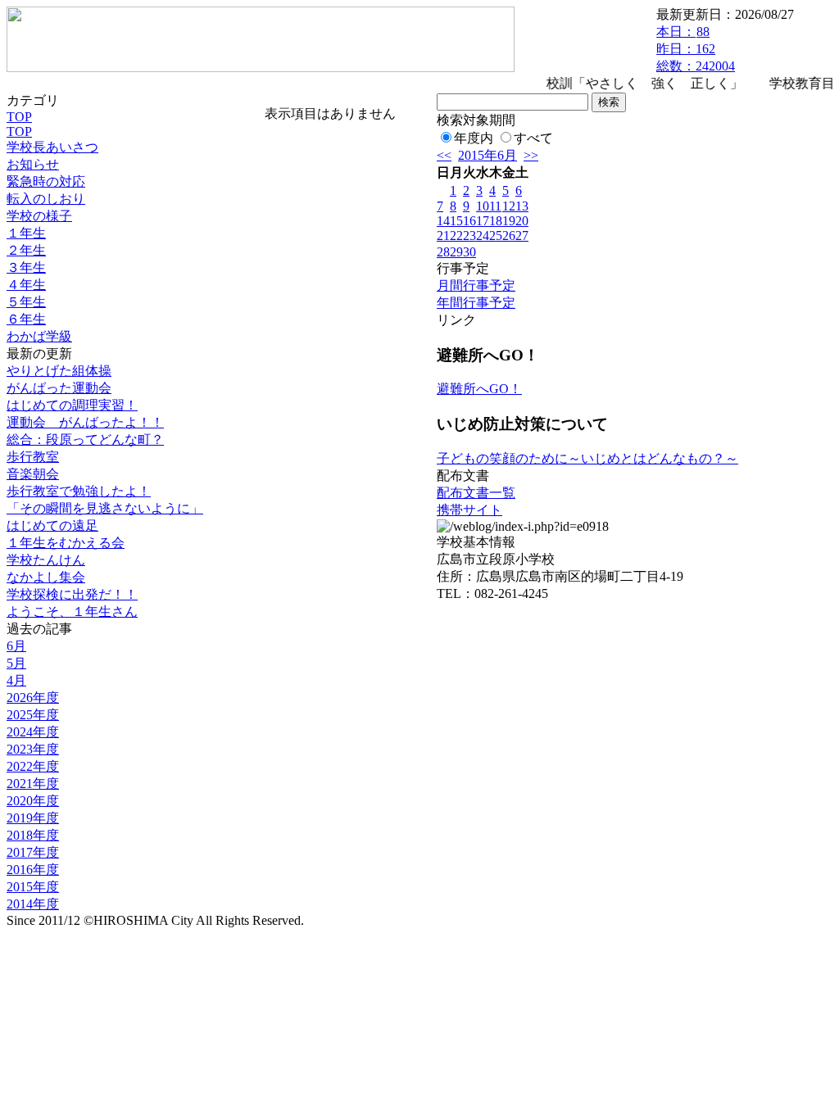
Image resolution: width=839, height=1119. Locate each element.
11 (495, 206)
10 (482, 206)
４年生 (26, 285)
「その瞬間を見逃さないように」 (105, 508)
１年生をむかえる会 (66, 543)
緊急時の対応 (46, 181)
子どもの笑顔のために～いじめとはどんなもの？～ (587, 458)
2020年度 (33, 801)
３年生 (26, 267)
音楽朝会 (33, 474)
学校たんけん (46, 560)
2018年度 (33, 835)
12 (508, 206)
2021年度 (33, 784)
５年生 (26, 302)
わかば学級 (39, 336)
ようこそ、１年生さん (72, 611)
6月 (16, 646)
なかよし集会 (46, 577)
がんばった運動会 (59, 388)
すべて (533, 138)
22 (456, 235)
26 (508, 235)
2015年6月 (487, 155)
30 (469, 252)
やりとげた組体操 (59, 371)
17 (482, 221)
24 (482, 235)
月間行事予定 (476, 285)
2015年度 (33, 887)
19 (508, 221)
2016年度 (33, 870)
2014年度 (33, 904)
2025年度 (33, 715)
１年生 (26, 233)
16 (469, 221)
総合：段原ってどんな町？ (85, 439)
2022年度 (33, 766)
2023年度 (33, 749)
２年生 (26, 250)
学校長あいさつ (52, 147)
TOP (19, 117)
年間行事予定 (476, 303)
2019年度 (33, 818)
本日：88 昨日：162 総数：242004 (695, 49)
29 (456, 252)
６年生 (26, 319)
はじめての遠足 (52, 525)
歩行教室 (33, 457)
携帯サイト (469, 510)
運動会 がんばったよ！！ (85, 422)
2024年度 (33, 732)
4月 (16, 680)
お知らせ (33, 164)
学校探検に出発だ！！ (72, 594)
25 (495, 235)
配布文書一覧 (476, 493)
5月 (16, 663)
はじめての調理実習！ (72, 405)
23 (469, 235)
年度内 (473, 138)
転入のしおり (46, 199)
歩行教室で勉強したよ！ (79, 491)
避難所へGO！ (479, 389)
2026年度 (33, 697)
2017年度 (33, 852)
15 (456, 221)
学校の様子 (39, 216)
